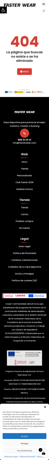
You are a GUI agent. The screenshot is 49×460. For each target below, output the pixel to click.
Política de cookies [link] (11, 456)
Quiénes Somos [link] (24, 189)
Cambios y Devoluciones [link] (24, 260)
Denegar (24, 443)
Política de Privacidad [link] (27, 456)
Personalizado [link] (24, 176)
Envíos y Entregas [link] (24, 274)
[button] (45, 407)
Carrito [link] (24, 215)
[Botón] (42, 11)
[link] (3, 10)
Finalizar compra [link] (24, 221)
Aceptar (24, 436)
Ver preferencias (24, 450)
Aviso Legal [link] (41, 456)
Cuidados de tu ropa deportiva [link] (24, 267)
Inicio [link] (26, 71)
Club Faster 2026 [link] (24, 183)
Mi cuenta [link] (24, 228)
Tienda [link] (24, 169)
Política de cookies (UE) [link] (24, 281)
